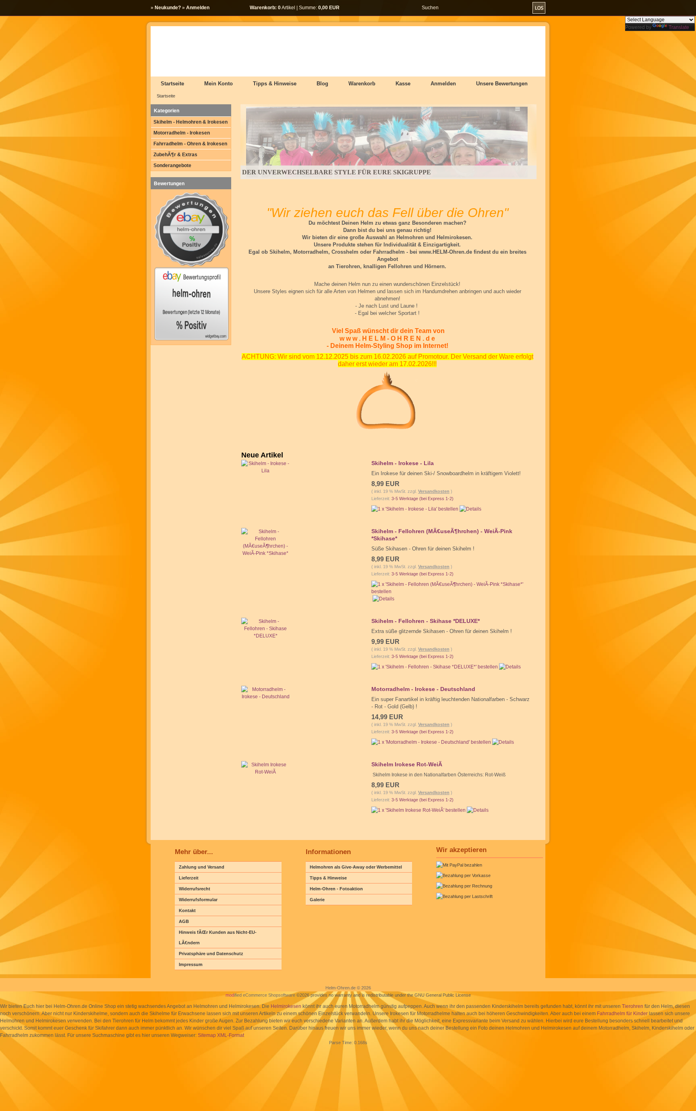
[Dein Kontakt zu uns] (687, 161)
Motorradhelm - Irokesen (181, 133)
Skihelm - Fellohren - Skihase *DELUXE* (425, 621)
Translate (679, 27)
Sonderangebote (172, 165)
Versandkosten (434, 491)
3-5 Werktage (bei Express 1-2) (423, 498)
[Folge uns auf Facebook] (687, 107)
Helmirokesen (286, 1006)
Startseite (172, 84)
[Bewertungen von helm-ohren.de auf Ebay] (191, 265)
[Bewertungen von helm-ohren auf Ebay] (191, 339)
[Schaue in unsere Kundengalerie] (687, 89)
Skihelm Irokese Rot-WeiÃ (406, 764)
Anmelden (443, 84)
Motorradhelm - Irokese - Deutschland (423, 689)
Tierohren (632, 1006)
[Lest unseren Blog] (687, 125)
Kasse (403, 84)
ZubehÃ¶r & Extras (175, 154)
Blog (322, 84)
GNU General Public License (442, 995)
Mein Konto (218, 84)
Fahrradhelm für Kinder (622, 1013)
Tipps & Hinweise (274, 84)
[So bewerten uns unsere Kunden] (687, 143)
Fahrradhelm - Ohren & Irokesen (190, 144)
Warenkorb (361, 84)
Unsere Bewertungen (502, 84)
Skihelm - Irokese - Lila (402, 463)
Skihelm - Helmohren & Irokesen (190, 122)
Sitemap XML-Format (221, 1035)
